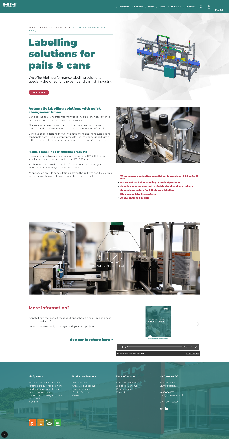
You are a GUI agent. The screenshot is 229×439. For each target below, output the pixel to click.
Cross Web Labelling (83, 386)
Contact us (122, 392)
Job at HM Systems (126, 386)
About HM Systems (126, 382)
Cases (162, 6)
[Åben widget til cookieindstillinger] (4, 434)
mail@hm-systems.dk (172, 395)
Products (124, 6)
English (219, 10)
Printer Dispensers (82, 392)
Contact (190, 6)
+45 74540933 (167, 392)
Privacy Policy (123, 389)
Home (32, 27)
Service (138, 6)
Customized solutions (61, 27)
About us (175, 6)
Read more (39, 92)
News (151, 6)
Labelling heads (81, 389)
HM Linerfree (79, 382)
